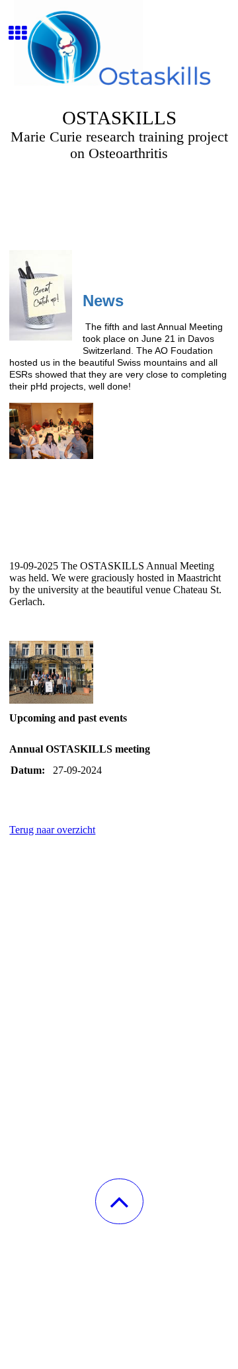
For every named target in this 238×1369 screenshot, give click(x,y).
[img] (119, 49)
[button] (119, 1201)
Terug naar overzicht (52, 829)
